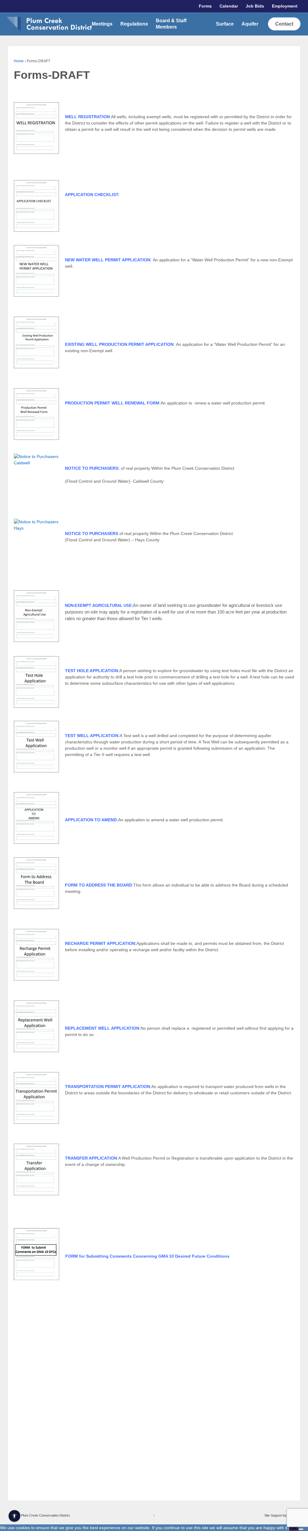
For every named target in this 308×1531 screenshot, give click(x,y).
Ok (293, 1527)
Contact (284, 23)
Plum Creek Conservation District (45, 1515)
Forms (205, 6)
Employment (284, 6)
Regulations (134, 23)
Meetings (102, 23)
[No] (301, 1529)
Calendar (229, 6)
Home (19, 61)
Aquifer (250, 23)
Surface (225, 23)
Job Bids (255, 6)
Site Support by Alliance (281, 1515)
